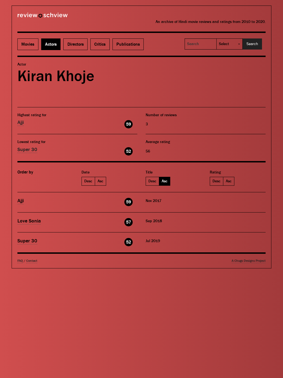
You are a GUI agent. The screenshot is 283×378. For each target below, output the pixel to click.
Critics (100, 44)
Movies (27, 44)
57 (128, 222)
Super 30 (27, 149)
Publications (128, 44)
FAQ (20, 261)
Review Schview (33, 17)
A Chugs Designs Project (249, 261)
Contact (31, 261)
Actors (51, 44)
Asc (100, 181)
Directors (75, 44)
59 (128, 124)
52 (128, 151)
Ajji (20, 122)
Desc (88, 181)
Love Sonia (29, 221)
